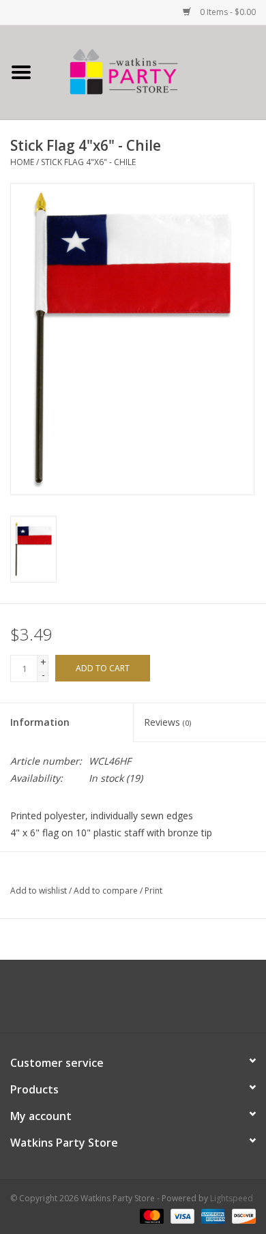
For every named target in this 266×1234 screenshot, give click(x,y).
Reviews (167, 722)
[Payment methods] (150, 1215)
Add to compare (107, 890)
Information (40, 722)
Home (22, 162)
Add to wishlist (38, 890)
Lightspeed (231, 1198)
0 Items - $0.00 (227, 12)
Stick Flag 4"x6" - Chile (88, 162)
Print (153, 890)
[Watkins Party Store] (154, 71)
